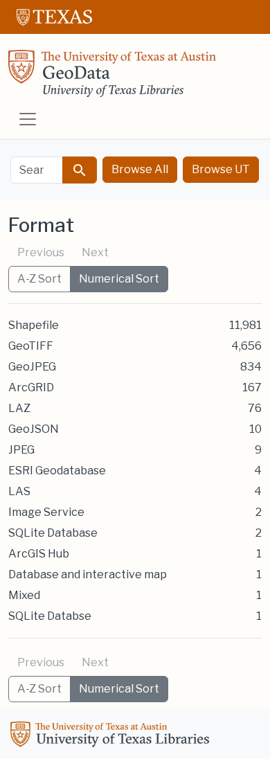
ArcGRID (31, 387)
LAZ (19, 408)
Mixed (24, 595)
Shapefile (33, 325)
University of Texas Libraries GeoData (112, 77)
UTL (112, 736)
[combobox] (36, 170)
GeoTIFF (30, 345)
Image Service (46, 512)
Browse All (139, 169)
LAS (19, 491)
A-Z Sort (39, 278)
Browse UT (221, 169)
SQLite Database (53, 532)
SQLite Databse (49, 616)
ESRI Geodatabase (57, 470)
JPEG (21, 449)
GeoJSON (33, 429)
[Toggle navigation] (27, 119)
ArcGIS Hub (38, 553)
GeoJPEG (32, 366)
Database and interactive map (87, 574)
